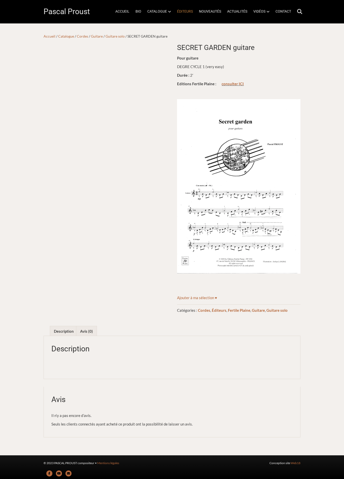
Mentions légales (108, 463)
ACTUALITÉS (237, 11)
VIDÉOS (259, 11)
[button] (197, 298)
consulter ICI (233, 83)
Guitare (97, 36)
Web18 (295, 463)
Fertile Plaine (239, 310)
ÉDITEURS (185, 11)
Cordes (82, 36)
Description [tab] (64, 331)
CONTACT (283, 11)
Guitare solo (115, 36)
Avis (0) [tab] (86, 331)
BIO (138, 11)
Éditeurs (219, 310)
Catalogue (66, 36)
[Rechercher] (297, 11)
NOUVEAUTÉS (210, 11)
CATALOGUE (157, 11)
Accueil (49, 36)
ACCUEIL (122, 11)
